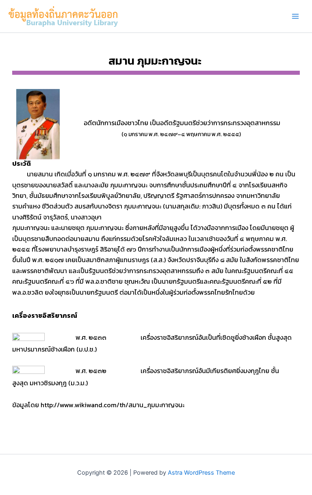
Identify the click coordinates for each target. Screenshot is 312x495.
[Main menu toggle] (295, 16)
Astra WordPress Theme (201, 472)
